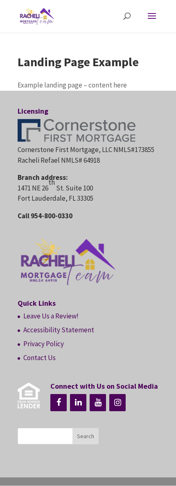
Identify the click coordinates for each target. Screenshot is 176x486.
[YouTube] (98, 402)
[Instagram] (117, 402)
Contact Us (39, 357)
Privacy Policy (43, 343)
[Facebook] (58, 402)
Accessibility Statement (58, 329)
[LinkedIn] (78, 402)
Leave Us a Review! (51, 315)
